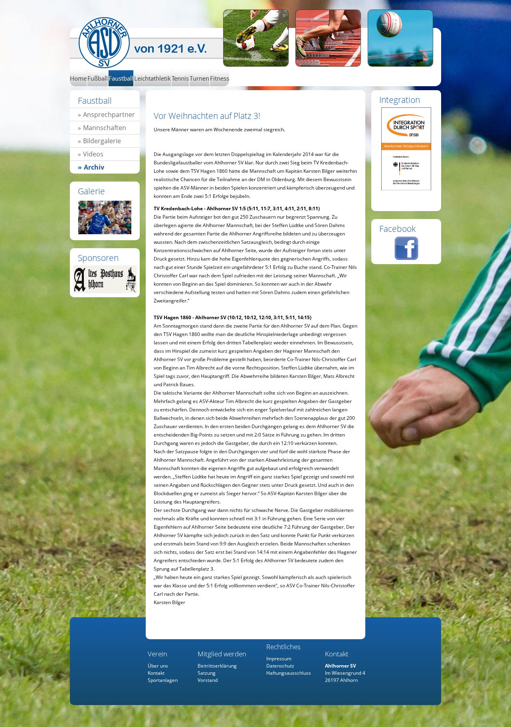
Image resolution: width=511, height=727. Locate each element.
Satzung (207, 673)
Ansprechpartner (109, 114)
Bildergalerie (102, 140)
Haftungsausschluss (288, 673)
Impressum (278, 658)
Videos (93, 154)
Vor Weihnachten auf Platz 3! (151, 43)
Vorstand (208, 680)
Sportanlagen (163, 680)
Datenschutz (280, 665)
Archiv (94, 167)
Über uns (158, 665)
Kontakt (156, 673)
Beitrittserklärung (217, 665)
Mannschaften (104, 127)
